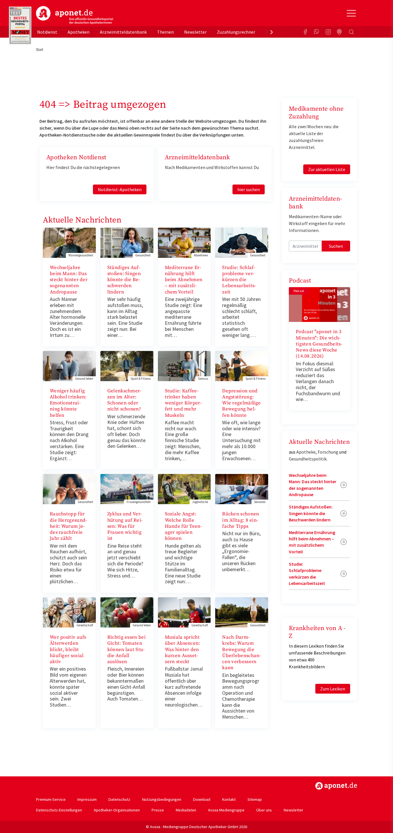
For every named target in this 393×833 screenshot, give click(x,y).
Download (201, 799)
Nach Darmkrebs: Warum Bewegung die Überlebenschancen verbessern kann (241, 652)
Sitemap (254, 799)
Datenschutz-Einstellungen (59, 810)
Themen (165, 32)
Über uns (264, 810)
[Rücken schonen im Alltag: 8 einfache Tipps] (241, 489)
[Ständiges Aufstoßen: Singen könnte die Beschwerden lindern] (126, 242)
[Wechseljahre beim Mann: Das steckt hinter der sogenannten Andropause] (69, 242)
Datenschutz (119, 799)
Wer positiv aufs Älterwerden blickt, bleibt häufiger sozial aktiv (68, 649)
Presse (158, 810)
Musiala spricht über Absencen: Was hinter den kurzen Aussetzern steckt (182, 649)
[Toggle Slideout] (351, 13)
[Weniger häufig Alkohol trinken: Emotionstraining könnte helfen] (69, 365)
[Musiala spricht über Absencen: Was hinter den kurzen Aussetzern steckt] (184, 612)
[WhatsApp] (317, 32)
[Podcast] (340, 32)
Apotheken (78, 32)
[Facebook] (305, 32)
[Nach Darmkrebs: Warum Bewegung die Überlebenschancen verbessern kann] (241, 612)
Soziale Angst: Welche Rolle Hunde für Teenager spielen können (183, 526)
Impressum (87, 799)
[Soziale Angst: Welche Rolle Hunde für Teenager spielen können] (184, 489)
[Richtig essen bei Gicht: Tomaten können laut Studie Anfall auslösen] (126, 612)
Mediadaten (186, 810)
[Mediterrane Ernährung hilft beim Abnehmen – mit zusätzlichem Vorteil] (184, 242)
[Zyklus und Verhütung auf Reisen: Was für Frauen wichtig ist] (126, 489)
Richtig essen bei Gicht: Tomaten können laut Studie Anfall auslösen (126, 649)
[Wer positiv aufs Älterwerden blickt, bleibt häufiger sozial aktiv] (69, 612)
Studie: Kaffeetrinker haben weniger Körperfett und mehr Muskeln (183, 403)
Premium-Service (51, 799)
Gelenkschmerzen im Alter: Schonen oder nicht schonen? (124, 400)
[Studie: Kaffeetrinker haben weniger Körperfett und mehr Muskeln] (184, 365)
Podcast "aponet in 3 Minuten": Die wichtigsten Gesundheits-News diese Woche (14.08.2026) (319, 344)
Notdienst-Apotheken (120, 189)
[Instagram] (328, 32)
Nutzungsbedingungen (161, 799)
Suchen (336, 246)
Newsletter (195, 32)
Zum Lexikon (332, 689)
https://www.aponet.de (336, 786)
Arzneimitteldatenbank (123, 32)
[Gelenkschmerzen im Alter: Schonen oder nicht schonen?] (126, 365)
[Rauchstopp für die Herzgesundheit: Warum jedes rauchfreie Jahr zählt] (69, 489)
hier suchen (248, 189)
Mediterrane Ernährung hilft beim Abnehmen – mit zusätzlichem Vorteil (184, 279)
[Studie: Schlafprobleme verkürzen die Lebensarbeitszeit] (241, 242)
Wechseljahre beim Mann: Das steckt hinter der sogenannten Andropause (68, 279)
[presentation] (271, 32)
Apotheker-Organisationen (117, 810)
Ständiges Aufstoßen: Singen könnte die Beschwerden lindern (124, 279)
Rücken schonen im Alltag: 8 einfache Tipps (240, 520)
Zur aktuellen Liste (326, 169)
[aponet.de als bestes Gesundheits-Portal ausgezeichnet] (20, 26)
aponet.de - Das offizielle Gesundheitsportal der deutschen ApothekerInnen (74, 15)
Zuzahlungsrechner (236, 32)
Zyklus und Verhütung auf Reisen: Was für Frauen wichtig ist (124, 526)
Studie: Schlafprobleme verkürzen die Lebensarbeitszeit (239, 279)
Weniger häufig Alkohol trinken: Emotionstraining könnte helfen (68, 403)
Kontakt (229, 799)
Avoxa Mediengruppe (226, 810)
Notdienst (47, 32)
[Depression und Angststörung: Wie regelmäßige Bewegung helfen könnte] (241, 365)
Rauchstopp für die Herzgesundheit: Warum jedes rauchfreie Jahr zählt (68, 526)
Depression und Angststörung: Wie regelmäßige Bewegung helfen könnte (241, 403)
